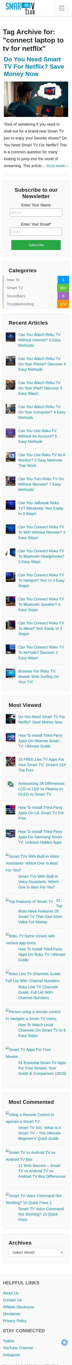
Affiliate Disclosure (19, 1289)
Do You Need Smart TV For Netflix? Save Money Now (35, 66)
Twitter (9, 1323)
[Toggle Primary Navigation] (61, 8)
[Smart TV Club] (20, 8)
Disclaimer (12, 1296)
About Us (11, 1276)
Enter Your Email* (36, 224)
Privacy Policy (14, 1303)
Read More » (55, 166)
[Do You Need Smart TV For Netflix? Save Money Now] (36, 99)
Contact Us (12, 1282)
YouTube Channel (17, 1330)
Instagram (11, 1337)
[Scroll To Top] (63, 1356)
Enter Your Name (36, 205)
